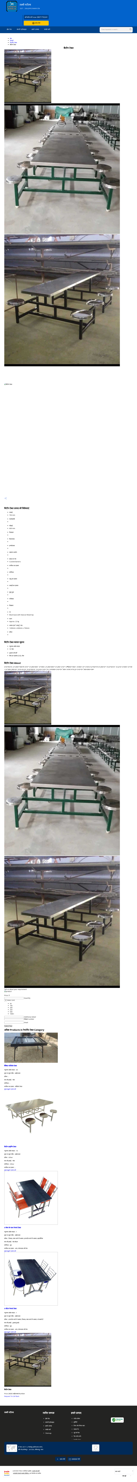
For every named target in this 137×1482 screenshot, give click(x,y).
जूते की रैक (77, 1433)
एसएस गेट (76, 1429)
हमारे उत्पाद (35, 29)
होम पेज (9, 29)
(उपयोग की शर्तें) (36, 1471)
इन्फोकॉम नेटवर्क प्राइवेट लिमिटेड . (21, 1473)
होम (11, 38)
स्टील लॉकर (77, 1418)
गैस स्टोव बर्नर (77, 1436)
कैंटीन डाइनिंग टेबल (10, 1146)
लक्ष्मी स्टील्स (30, 6)
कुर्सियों (75, 1422)
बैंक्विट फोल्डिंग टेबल (10, 1065)
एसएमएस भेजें (76, 1459)
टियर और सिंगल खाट (79, 1426)
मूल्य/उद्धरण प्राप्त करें (10, 1089)
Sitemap (48, 1433)
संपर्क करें (47, 29)
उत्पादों (11, 40)
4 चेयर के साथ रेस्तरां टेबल (12, 1227)
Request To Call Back (11, 1396)
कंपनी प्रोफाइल (22, 29)
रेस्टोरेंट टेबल (13, 42)
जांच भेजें (37, 23)
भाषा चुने (124, 1476)
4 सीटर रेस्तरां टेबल (10, 1308)
